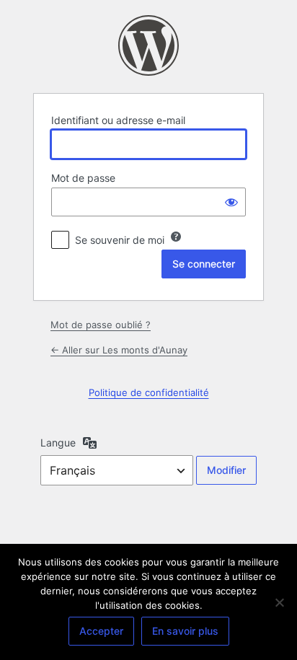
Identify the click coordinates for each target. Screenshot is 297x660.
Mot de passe (83, 178)
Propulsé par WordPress (148, 45)
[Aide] (176, 236)
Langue (58, 442)
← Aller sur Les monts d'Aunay (118, 350)
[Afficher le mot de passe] (231, 202)
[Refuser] (279, 602)
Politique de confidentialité (149, 392)
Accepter (101, 631)
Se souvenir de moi (119, 240)
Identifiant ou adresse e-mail (118, 120)
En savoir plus (185, 631)
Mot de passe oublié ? (100, 324)
